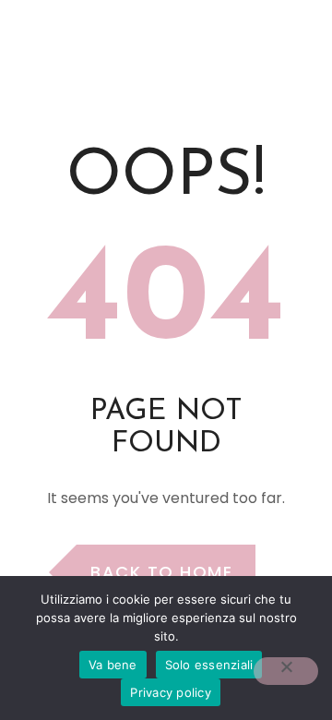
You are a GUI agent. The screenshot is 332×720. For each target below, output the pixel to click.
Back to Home (161, 571)
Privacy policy (170, 692)
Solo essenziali (209, 664)
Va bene (113, 664)
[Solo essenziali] (286, 671)
